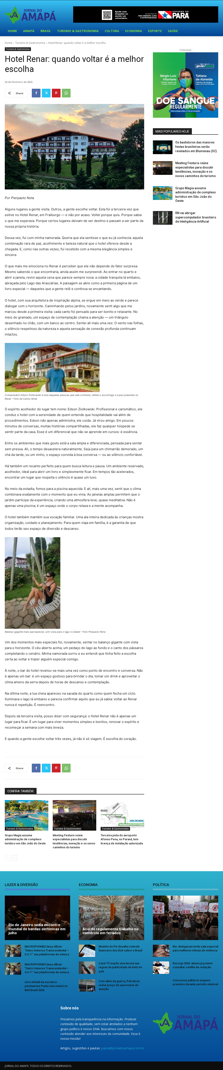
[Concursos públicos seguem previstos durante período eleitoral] (161, 984)
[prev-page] (7, 858)
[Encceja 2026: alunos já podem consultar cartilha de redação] (161, 967)
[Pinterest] (56, 93)
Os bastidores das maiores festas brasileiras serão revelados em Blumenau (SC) (196, 147)
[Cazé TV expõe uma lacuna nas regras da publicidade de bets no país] (87, 967)
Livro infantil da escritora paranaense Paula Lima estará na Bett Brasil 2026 (46, 986)
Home (8, 43)
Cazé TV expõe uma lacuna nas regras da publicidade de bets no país (120, 967)
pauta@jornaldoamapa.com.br (122, 1048)
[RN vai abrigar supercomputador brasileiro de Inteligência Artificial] (162, 218)
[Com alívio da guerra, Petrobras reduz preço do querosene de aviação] (87, 985)
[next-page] (14, 858)
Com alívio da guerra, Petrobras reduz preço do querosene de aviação (119, 985)
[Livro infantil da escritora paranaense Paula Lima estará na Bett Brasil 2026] (13, 986)
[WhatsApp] (66, 93)
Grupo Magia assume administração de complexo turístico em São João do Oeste (25, 839)
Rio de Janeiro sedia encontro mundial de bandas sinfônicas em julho (37, 929)
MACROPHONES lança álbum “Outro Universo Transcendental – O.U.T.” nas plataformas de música (47, 950)
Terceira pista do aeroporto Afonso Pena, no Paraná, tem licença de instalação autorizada (122, 839)
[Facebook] (36, 93)
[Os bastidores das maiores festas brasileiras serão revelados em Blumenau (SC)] (162, 147)
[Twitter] (46, 93)
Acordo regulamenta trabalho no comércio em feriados (111, 931)
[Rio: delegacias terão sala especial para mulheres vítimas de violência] (161, 951)
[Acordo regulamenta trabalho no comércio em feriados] (111, 918)
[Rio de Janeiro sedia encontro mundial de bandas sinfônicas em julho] (37, 918)
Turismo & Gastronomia (30, 43)
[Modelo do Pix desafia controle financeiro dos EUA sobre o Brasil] (87, 951)
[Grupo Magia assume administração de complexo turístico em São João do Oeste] (26, 815)
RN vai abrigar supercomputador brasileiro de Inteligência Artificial (195, 217)
